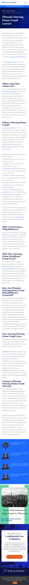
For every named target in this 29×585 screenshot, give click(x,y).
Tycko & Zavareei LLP (18, 217)
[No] (27, 580)
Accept (15, 582)
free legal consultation (14, 434)
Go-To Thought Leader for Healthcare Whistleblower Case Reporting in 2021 (19, 464)
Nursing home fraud (7, 128)
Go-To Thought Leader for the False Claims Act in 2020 (18, 454)
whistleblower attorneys (11, 62)
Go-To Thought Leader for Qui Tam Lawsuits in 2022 (18, 475)
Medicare (20, 52)
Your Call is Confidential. (13, 6)
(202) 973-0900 (17, 548)
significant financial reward (18, 57)
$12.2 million (13, 356)
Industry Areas (10, 10)
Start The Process (14, 556)
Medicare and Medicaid (8, 269)
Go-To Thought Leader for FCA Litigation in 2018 (17, 443)
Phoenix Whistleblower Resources (13, 519)
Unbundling (7, 168)
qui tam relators (17, 310)
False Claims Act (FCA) (8, 91)
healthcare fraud (6, 147)
